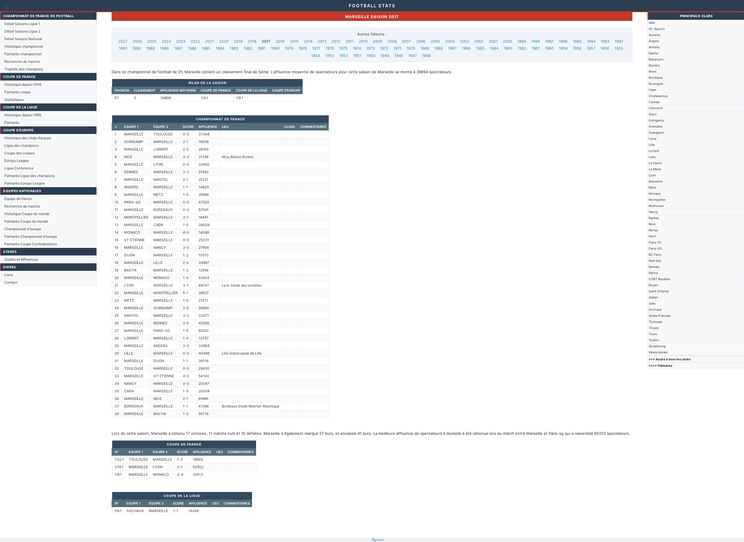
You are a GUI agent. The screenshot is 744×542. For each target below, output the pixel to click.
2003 (464, 41)
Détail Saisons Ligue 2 (22, 31)
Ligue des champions (21, 145)
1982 (248, 48)
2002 (479, 41)
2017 (266, 41)
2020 (223, 41)
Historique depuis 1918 (22, 84)
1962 (522, 48)
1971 (397, 48)
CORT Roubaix (659, 279)
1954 (315, 55)
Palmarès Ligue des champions (29, 175)
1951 (357, 55)
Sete (652, 303)
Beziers (654, 65)
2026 (137, 41)
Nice (652, 224)
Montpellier (657, 200)
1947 (412, 55)
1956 (604, 48)
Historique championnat (23, 46)
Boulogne (656, 84)
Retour (378, 539)
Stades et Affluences (21, 259)
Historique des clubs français (27, 138)
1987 (178, 48)
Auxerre (654, 35)
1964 (494, 48)
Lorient (654, 151)
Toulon (654, 340)
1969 (424, 48)
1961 (536, 48)
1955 (618, 48)
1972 (384, 48)
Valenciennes (658, 352)
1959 (563, 48)
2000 (507, 41)
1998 (535, 41)
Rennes (654, 267)
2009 (377, 41)
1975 (343, 48)
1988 (164, 48)
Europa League (16, 160)
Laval (653, 139)
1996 (563, 41)
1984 (220, 48)
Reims (653, 273)
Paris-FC (655, 242)
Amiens (654, 47)
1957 (591, 48)
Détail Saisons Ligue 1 (22, 24)
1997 (549, 41)
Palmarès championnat (23, 54)
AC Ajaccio (657, 29)
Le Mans (655, 169)
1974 (357, 48)
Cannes (654, 102)
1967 (452, 48)
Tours (653, 334)
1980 (275, 48)
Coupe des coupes (19, 153)
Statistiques (14, 99)
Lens (652, 157)
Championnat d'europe (22, 229)
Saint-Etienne (659, 291)
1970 (411, 48)
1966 (466, 48)
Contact (10, 282)
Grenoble (655, 126)
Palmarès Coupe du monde (26, 221)
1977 (316, 48)
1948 (398, 55)
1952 (343, 55)
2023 (180, 41)
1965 (480, 48)
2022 (195, 41)
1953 (329, 55)
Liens (8, 275)
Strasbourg (657, 346)
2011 (350, 41)
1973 (370, 48)
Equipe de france (18, 198)
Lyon (652, 175)
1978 (302, 48)
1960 (549, 48)
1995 (577, 41)
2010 (363, 41)
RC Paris (655, 255)
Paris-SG (655, 248)
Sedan (653, 297)
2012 (336, 41)
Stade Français (660, 316)
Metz (652, 187)
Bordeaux (656, 78)
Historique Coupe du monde (26, 214)
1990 (136, 48)
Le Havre (655, 163)
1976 (330, 48)
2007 (406, 41)
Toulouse (655, 322)
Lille (652, 145)
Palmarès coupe (17, 92)
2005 (435, 41)
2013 (322, 41)
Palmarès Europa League (24, 183)
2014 (308, 41)
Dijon (653, 114)
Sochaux (655, 309)
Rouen (653, 285)
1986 (192, 48)
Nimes (653, 230)
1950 (370, 55)
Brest (653, 71)
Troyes (654, 328)
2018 (252, 41)
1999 (521, 41)
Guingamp (656, 120)
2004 (450, 41)
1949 (384, 55)
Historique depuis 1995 (22, 115)
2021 (209, 41)
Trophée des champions (23, 69)
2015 (294, 41)
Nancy (653, 212)
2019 (238, 41)
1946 (426, 55)
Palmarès (11, 122)
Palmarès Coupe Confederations (30, 244)
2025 (151, 41)
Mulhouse (656, 206)
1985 (206, 48)
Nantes (654, 218)
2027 (122, 41)
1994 (591, 41)
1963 (508, 48)
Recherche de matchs (22, 61)
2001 (493, 41)
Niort (652, 236)
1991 (123, 48)
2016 (280, 41)
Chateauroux (658, 96)
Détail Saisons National (23, 39)
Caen (652, 90)
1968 (438, 48)
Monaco (655, 194)
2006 (420, 41)
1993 (605, 41)
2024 (166, 41)
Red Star (655, 261)
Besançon (656, 59)
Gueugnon (656, 132)
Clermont (656, 108)
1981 (261, 48)
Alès (652, 23)
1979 (289, 48)
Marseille (655, 181)
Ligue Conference (18, 168)
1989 (150, 48)
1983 (234, 48)
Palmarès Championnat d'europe (30, 236)
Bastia (653, 53)
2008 (392, 41)
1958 (577, 48)
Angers (654, 41)
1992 (619, 41)
